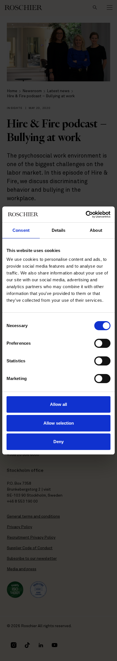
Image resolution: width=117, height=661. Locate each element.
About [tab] (96, 230)
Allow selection (58, 423)
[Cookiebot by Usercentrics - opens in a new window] (85, 214)
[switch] (102, 343)
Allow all (58, 404)
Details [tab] (59, 230)
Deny (58, 441)
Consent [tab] (21, 230)
